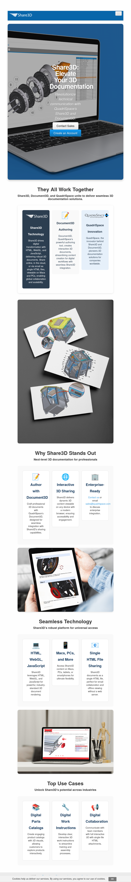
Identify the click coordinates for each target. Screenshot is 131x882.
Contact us (93, 497)
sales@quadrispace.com (98, 503)
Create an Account (65, 133)
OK (112, 879)
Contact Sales (65, 126)
